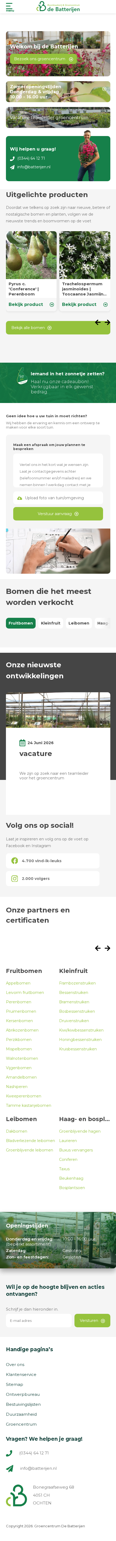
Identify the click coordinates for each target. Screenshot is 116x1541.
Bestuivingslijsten (23, 1404)
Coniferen (68, 1159)
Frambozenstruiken (77, 983)
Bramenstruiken (74, 1002)
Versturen (89, 1320)
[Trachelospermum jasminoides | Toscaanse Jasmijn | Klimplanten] (84, 271)
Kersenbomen (19, 1020)
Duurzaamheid (21, 1414)
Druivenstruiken (74, 1020)
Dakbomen (16, 1131)
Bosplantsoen (72, 1187)
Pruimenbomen (21, 1011)
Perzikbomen (19, 1039)
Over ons (15, 1364)
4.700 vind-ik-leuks (42, 860)
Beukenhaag (71, 1178)
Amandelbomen (21, 1077)
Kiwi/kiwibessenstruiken (81, 1030)
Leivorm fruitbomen (25, 992)
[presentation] (100, 323)
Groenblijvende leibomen (29, 1150)
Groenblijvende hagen (80, 1131)
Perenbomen (18, 1002)
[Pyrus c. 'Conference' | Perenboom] (31, 271)
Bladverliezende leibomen (30, 1140)
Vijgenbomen (19, 1067)
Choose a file (58, 498)
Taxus (64, 1169)
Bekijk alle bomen (28, 327)
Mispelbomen (19, 1049)
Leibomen (79, 623)
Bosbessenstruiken (77, 1011)
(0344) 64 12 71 (31, 158)
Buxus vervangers (76, 1150)
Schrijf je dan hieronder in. (32, 1309)
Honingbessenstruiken (80, 1039)
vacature (35, 753)
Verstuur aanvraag (55, 513)
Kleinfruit (50, 623)
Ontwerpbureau (23, 1394)
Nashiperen (17, 1086)
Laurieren (68, 1140)
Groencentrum (21, 1424)
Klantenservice (21, 1374)
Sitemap (14, 1384)
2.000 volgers (36, 878)
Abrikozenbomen (22, 1030)
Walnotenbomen (22, 1058)
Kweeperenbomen (23, 1096)
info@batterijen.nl (33, 167)
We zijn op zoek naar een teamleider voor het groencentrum (53, 775)
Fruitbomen (21, 623)
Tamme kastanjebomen (28, 1105)
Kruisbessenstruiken (78, 1049)
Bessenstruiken (73, 992)
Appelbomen (18, 983)
